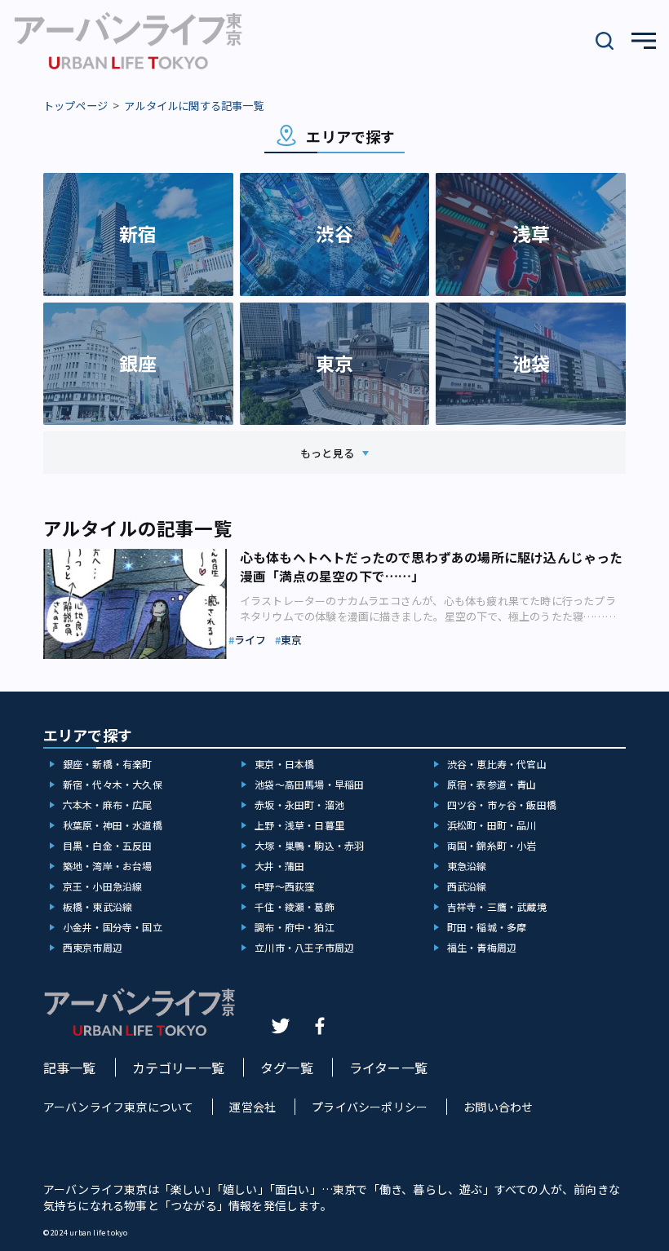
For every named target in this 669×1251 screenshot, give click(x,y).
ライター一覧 (388, 1067)
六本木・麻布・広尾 (108, 804)
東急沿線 (467, 866)
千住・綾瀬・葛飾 (294, 906)
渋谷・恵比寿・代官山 (497, 764)
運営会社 (252, 1106)
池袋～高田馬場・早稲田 (309, 784)
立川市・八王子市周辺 (304, 947)
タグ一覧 (286, 1067)
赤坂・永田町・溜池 (299, 804)
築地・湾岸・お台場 (108, 866)
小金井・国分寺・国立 (112, 927)
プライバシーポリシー (370, 1106)
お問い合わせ (498, 1106)
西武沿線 (467, 886)
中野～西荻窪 (284, 886)
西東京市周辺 (92, 947)
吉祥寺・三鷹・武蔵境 (497, 906)
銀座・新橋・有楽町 (108, 764)
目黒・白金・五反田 (108, 845)
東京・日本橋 (284, 764)
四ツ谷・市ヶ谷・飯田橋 (501, 804)
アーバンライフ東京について (118, 1106)
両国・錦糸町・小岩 (492, 845)
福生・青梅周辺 (481, 947)
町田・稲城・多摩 (487, 927)
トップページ (75, 105)
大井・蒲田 (279, 866)
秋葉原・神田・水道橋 (112, 825)
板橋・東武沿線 (97, 906)
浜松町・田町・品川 (492, 825)
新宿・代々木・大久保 (112, 784)
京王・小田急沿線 (103, 886)
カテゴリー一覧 (178, 1067)
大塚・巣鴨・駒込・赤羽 (309, 845)
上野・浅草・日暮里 (299, 825)
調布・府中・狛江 (294, 927)
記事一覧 (69, 1067)
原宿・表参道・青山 (492, 784)
